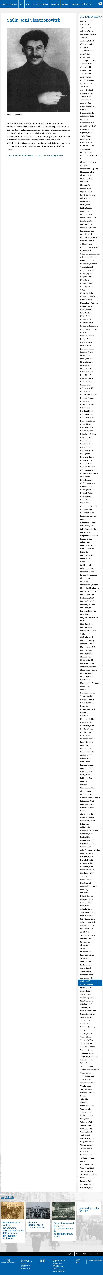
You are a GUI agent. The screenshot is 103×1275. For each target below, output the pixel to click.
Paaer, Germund (86, 742)
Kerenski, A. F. (86, 424)
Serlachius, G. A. (86, 929)
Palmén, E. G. (85, 758)
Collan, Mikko (86, 152)
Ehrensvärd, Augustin (89, 169)
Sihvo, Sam (84, 948)
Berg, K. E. (84, 110)
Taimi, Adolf (85, 1020)
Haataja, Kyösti (86, 273)
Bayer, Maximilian (87, 106)
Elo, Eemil (84, 182)
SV (91, 4)
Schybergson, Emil (87, 922)
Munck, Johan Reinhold (89, 683)
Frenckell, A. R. (86, 224)
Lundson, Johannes (88, 611)
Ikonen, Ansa (85, 339)
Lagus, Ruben (85, 519)
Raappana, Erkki (87, 817)
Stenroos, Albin (86, 988)
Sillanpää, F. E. (86, 952)
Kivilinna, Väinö (86, 444)
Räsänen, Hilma (86, 899)
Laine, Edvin (85, 532)
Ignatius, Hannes (87, 336)
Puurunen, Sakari (87, 804)
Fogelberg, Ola (86, 221)
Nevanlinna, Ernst (87, 709)
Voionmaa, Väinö (87, 1122)
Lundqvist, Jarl (86, 608)
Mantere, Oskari (86, 650)
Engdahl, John (86, 192)
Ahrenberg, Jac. (86, 51)
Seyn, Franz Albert (87, 935)
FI (82, 4)
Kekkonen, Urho (87, 418)
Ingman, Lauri (86, 342)
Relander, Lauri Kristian (90, 850)
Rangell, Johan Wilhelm (89, 830)
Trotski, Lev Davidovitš (89, 1070)
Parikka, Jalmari (87, 765)
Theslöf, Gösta (86, 1050)
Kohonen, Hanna (87, 457)
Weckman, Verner (87, 1138)
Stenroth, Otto (86, 991)
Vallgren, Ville (86, 1089)
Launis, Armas (86, 539)
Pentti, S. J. (84, 781)
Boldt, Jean (84, 120)
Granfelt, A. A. (85, 251)
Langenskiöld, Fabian (89, 536)
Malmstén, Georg (87, 640)
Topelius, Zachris (87, 1066)
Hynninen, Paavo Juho (89, 326)
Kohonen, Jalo (86, 460)
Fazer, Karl (84, 211)
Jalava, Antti (85, 355)
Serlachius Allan (87, 926)
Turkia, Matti (85, 1079)
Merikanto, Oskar (87, 663)
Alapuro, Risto (86, 64)
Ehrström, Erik (86, 179)
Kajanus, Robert (86, 378)
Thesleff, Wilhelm (87, 1047)
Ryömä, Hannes (86, 896)
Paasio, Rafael (85, 749)
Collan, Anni (85, 149)
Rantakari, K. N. (86, 834)
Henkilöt (65, 4)
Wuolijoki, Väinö (87, 1168)
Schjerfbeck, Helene (88, 919)
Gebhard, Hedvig (87, 244)
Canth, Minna (85, 136)
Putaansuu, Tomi (87, 801)
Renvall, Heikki (86, 860)
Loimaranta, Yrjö (87, 595)
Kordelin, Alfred (86, 480)
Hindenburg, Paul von (89, 303)
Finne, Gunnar (86, 215)
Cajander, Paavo (86, 133)
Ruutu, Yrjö (84, 890)
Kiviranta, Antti (86, 450)
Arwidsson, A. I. (86, 100)
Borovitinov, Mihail (88, 126)
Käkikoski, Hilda (87, 513)
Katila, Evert (85, 408)
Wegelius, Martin (87, 1142)
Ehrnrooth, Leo (86, 175)
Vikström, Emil (86, 1112)
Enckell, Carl (85, 188)
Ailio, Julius (85, 54)
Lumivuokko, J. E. (87, 601)
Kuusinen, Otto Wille (88, 506)
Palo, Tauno (85, 762)
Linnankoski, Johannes (89, 588)
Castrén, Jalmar (86, 142)
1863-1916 (14, 4)
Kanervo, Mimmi (87, 398)
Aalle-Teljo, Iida (86, 21)
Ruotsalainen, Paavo (88, 886)
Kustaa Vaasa (85, 496)
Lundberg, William (87, 604)
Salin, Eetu (84, 906)
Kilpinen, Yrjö (86, 437)
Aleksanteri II (85, 70)
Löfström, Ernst (86, 624)
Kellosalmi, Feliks (87, 421)
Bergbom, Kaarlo (87, 113)
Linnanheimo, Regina (89, 585)
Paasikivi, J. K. (86, 745)
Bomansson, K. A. (87, 123)
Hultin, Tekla (85, 316)
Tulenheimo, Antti (87, 1076)
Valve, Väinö (85, 1102)
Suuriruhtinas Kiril (88, 1011)
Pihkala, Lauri (86, 791)
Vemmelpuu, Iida (87, 1106)
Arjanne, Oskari (86, 93)
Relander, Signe (86, 853)
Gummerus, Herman (88, 264)
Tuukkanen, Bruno (88, 1083)
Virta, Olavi (84, 1119)
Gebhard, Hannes (87, 241)
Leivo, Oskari (85, 559)
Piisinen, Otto (85, 794)
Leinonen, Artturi (87, 555)
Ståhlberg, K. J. (86, 1007)
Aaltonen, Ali (85, 28)
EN (87, 4)
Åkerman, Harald (87, 1184)
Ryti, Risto (84, 893)
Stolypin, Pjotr (86, 994)
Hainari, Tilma (86, 283)
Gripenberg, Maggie (88, 257)
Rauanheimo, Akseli (88, 844)
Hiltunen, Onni (86, 300)
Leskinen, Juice (86, 565)
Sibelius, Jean (85, 942)
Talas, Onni (85, 1030)
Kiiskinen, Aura (86, 431)
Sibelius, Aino (85, 939)
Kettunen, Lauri (86, 427)
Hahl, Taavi (85, 280)
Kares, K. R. (84, 401)
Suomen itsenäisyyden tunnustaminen (36, 1225)
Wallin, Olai (85, 1135)
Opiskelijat (74, 4)
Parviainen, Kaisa (87, 768)
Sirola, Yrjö (84, 958)
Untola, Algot (85, 1086)
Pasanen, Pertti (86, 771)
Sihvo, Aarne (85, 945)
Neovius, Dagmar (87, 699)
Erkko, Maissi (86, 208)
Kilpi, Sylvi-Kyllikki (88, 434)
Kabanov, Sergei (86, 372)
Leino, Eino (84, 552)
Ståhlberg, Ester (86, 1001)
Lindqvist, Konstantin (89, 575)
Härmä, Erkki (85, 332)
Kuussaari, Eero (86, 509)
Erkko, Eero (85, 201)
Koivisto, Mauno (87, 464)
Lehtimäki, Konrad (88, 545)
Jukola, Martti (85, 359)
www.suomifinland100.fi (95, 1260)
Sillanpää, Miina (87, 955)
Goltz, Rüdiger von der (89, 247)
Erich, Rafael (85, 198)
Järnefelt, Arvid (86, 362)
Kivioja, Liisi (85, 447)
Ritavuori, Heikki (87, 870)
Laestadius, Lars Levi (88, 516)
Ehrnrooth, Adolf (87, 172)
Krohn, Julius (85, 490)
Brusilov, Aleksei (87, 129)
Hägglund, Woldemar (88, 329)
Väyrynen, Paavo (87, 1129)
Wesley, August (86, 1145)
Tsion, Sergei (85, 1073)
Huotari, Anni (85, 319)
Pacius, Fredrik (86, 755)
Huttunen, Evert (86, 323)
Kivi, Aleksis (85, 441)
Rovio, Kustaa (85, 880)
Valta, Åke (84, 1099)
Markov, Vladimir (87, 654)
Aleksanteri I (85, 67)
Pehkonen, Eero (86, 778)
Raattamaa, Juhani (87, 821)
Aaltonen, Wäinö (87, 31)
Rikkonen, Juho (86, 867)
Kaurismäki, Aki (87, 411)
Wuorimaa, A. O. (86, 1171)
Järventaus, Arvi (86, 368)
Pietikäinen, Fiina (87, 788)
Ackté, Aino (85, 38)
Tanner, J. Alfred (86, 1040)
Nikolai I (83, 712)
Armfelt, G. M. (85, 97)
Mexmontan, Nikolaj (88, 670)
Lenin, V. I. (84, 562)
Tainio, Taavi (85, 1024)
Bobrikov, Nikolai (87, 116)
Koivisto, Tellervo (87, 467)
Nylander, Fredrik (87, 739)
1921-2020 (45, 4)
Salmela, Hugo (86, 909)
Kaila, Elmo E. (85, 375)
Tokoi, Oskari (85, 1063)
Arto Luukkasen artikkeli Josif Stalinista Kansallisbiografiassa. (35, 155)
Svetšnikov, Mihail (87, 1014)
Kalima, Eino (85, 385)
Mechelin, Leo (86, 657)
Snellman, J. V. (85, 965)
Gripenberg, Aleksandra (90, 254)
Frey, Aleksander (87, 231)
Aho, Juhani (85, 47)
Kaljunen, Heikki (87, 388)
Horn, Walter (85, 313)
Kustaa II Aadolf (86, 493)
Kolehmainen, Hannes (89, 470)
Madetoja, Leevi (86, 637)
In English (69, 1254)
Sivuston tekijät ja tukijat (84, 1254)
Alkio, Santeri (85, 77)
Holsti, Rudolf (85, 310)
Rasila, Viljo (85, 837)
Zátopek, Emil (86, 1181)
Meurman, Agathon (88, 667)
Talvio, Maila (85, 1037)
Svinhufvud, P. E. (86, 1017)
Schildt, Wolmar (86, 916)
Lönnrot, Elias (86, 627)
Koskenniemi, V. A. (87, 483)
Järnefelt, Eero (86, 365)
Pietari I (83, 785)
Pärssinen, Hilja (86, 814)
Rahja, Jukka (85, 827)
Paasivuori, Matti (87, 752)
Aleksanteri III (86, 74)
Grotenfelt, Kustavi (88, 260)
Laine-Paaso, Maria (88, 529)
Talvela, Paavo (86, 1034)
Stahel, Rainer (86, 971)
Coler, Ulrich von (87, 146)
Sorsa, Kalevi (85, 968)
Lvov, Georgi (85, 614)
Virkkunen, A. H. (87, 1115)
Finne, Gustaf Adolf (88, 218)
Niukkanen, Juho (87, 726)
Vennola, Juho (85, 1109)
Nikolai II (84, 716)
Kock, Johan (85, 454)
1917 (21, 4)
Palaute (98, 1254)
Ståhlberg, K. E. (86, 1004)
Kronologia (55, 4)
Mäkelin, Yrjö (85, 686)
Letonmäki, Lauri (87, 568)
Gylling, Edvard (86, 267)
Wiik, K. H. (84, 1152)
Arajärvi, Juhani (86, 90)
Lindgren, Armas (87, 572)
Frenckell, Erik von (88, 228)
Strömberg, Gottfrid (88, 998)
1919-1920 (35, 4)
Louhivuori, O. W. (87, 598)
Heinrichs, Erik (86, 293)
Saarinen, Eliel (86, 903)
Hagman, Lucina (86, 277)
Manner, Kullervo (87, 644)
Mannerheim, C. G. (87, 647)
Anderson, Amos (87, 80)
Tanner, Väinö (86, 1043)
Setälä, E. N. (84, 932)
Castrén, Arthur (86, 139)
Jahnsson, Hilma (87, 349)
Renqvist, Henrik (87, 857)
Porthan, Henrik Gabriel (90, 798)
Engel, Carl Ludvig (87, 195)
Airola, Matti (85, 57)
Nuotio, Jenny (85, 732)
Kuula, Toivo (85, 503)
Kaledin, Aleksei (87, 382)
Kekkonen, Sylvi (86, 414)
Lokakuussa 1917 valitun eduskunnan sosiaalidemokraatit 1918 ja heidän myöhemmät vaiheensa (13, 1230)
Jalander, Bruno (86, 352)
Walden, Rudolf (86, 1132)
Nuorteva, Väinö (86, 729)
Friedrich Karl (86, 234)
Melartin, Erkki (86, 660)
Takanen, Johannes (88, 1027)
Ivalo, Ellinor (85, 346)
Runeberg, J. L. (86, 883)
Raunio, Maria (86, 847)
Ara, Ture (84, 87)
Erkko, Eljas (85, 205)
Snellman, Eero (86, 962)
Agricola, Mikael (87, 41)
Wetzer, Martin (86, 1148)
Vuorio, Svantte (86, 1125)
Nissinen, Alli (85, 722)
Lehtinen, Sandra (87, 549)
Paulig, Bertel (85, 775)
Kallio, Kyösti (85, 391)
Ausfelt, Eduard (86, 103)
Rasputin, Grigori (87, 840)
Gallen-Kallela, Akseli (89, 237)
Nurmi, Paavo (85, 735)
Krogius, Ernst (86, 486)
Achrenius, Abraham (88, 34)
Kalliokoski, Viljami (88, 395)
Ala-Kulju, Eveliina (87, 61)
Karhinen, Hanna (87, 405)
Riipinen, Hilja (86, 863)
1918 (27, 4)
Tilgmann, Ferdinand (89, 1057)
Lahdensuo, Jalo (86, 526)
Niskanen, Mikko (87, 719)
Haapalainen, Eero (87, 270)
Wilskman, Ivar (86, 1165)
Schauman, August (87, 912)
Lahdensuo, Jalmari (88, 523)
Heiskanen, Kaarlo (87, 296)
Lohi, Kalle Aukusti (88, 591)
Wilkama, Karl (86, 1155)
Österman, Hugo (86, 1188)
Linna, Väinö (85, 582)
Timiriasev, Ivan (86, 1060)
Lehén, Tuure (85, 542)
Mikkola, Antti (86, 673)
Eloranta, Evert (86, 185)
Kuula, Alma (85, 500)
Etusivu (5, 4)
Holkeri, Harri (86, 306)
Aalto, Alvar (85, 24)
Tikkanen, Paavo (87, 1053)
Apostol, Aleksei (87, 83)
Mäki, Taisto (85, 690)
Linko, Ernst (85, 578)
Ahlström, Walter (87, 44)
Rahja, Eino (84, 824)
